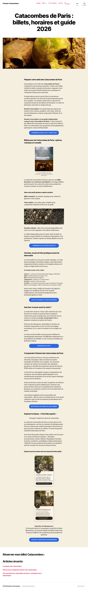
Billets (43, 3)
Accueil (38, 3)
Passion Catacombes (11, 3)
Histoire (61, 3)
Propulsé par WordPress (28, 586)
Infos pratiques (52, 3)
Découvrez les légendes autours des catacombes (20, 570)
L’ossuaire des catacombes (12, 566)
